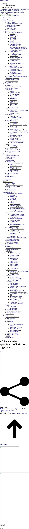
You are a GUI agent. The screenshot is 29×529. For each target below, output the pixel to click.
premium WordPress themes (19, 413)
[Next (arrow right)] (2, 528)
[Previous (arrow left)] (0, 528)
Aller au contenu (4, 0)
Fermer (2, 525)
